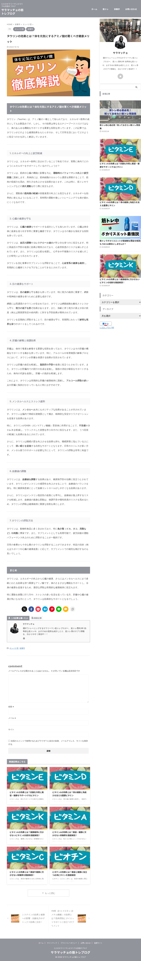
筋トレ (106, 9)
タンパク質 (14, 648)
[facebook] (31, 609)
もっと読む (50, 893)
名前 (11, 706)
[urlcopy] (72, 609)
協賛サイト (98, 943)
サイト (11, 729)
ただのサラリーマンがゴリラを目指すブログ (70, 948)
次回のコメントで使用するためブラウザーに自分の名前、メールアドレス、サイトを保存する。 (48, 742)
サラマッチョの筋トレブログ (12, 11)
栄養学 (117, 9)
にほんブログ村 (107, 327)
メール (12, 718)
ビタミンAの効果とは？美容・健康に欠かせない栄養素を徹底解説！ (69, 834)
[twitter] (24, 609)
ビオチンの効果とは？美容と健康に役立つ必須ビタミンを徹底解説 (69, 873)
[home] (24, 638)
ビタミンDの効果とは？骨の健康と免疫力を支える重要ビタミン (69, 794)
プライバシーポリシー (69, 943)
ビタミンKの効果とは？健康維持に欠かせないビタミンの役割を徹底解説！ (27, 834)
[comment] (65, 609)
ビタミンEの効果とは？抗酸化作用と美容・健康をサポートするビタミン (27, 794)
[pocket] (38, 609)
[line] (59, 609)
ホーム (94, 9)
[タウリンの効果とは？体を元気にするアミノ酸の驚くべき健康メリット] (45, 609)
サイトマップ (52, 943)
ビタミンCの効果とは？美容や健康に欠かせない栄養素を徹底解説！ (27, 873)
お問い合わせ (131, 9)
